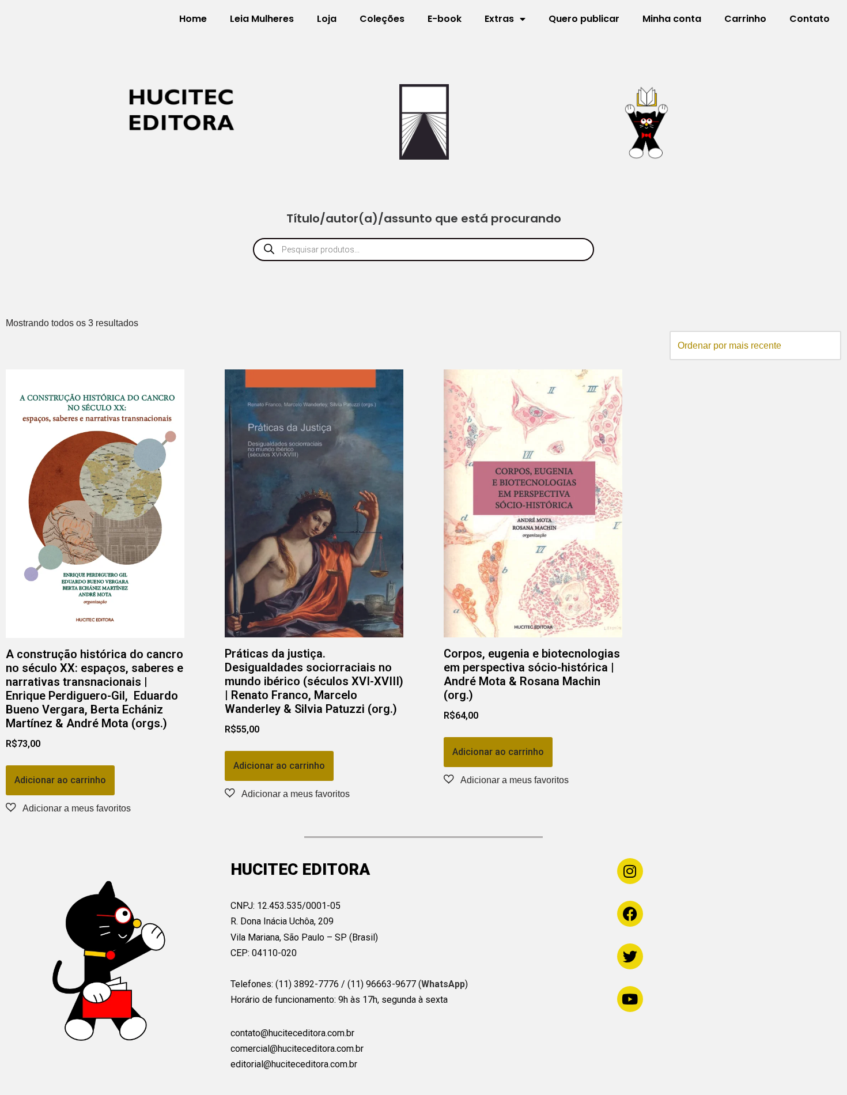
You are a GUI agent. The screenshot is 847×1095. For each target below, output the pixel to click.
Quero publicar (584, 18)
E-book (445, 18)
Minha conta (671, 18)
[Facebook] (630, 914)
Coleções (382, 18)
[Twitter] (630, 956)
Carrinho (745, 18)
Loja (326, 18)
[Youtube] (630, 999)
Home (193, 18)
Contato (809, 18)
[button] (68, 808)
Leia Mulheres (262, 18)
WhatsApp (443, 984)
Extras (499, 18)
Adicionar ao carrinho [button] (60, 780)
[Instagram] (630, 871)
